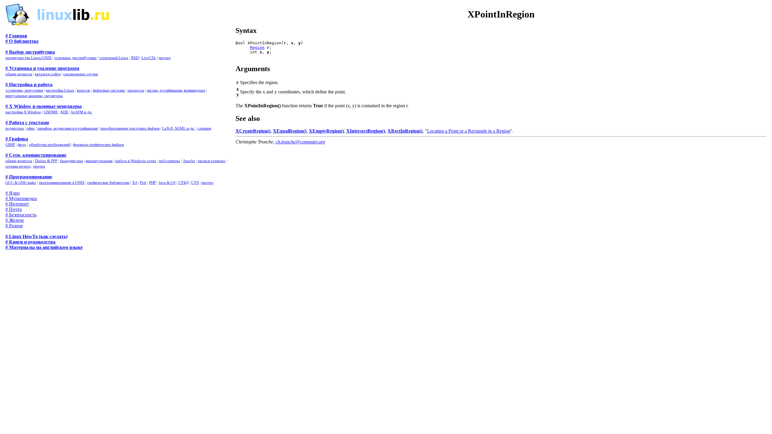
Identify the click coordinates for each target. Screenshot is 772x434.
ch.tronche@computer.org (300, 141)
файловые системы (109, 90)
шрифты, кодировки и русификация (68, 128)
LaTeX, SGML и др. (178, 128)
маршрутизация (99, 161)
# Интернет (17, 203)
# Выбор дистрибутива (30, 52)
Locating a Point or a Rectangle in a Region (468, 131)
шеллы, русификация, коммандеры (176, 90)
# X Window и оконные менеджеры (43, 106)
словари (204, 128)
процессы (136, 90)
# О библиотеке (22, 41)
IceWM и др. (81, 112)
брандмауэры (71, 161)
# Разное (14, 225)
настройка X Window (23, 112)
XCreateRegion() (253, 131)
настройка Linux (60, 90)
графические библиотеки (108, 182)
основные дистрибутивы (75, 57)
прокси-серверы (211, 161)
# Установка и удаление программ (42, 68)
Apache (189, 161)
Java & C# (167, 182)
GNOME (51, 112)
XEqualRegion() (289, 131)
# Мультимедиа (21, 198)
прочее (165, 57)
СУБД (183, 182)
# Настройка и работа (28, 84)
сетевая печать (17, 166)
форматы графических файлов (98, 144)
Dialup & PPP (46, 161)
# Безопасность (20, 214)
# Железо (14, 220)
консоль (83, 90)
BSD (135, 57)
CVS (195, 182)
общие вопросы (18, 74)
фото (22, 144)
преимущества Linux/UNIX (28, 57)
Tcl (134, 182)
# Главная (16, 35)
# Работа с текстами (27, 122)
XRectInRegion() (405, 131)
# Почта (13, 209)
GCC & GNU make (20, 182)
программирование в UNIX (61, 182)
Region (257, 47)
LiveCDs (148, 57)
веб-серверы (169, 161)
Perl (143, 182)
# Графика (16, 138)
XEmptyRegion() (326, 131)
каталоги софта (48, 74)
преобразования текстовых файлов (130, 128)
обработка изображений (49, 144)
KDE (64, 112)
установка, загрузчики (24, 90)
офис (31, 128)
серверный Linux (113, 57)
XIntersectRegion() (365, 131)
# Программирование (28, 176)
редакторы (14, 128)
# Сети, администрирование (35, 155)
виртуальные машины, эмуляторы (34, 95)
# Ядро (12, 193)
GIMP (10, 144)
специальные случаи (80, 74)
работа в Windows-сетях (135, 161)
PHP (152, 182)
